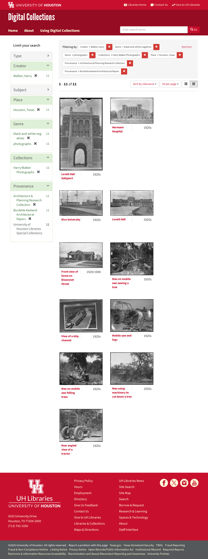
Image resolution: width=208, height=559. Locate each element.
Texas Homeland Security (139, 545)
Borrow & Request (131, 505)
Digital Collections (31, 17)
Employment (82, 493)
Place (18, 100)
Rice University (70, 220)
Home (13, 30)
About (29, 30)
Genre (18, 124)
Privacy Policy (83, 481)
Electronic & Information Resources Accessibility (37, 554)
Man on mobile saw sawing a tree (121, 283)
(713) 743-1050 (18, 526)
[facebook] (164, 483)
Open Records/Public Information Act (110, 550)
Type (17, 56)
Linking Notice (58, 550)
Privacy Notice (77, 550)
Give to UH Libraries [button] (188, 5)
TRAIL (159, 545)
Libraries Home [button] (137, 5)
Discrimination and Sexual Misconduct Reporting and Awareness (106, 554)
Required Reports (173, 550)
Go (195, 30)
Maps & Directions (86, 529)
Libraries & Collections (89, 523)
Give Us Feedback (86, 505)
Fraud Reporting (175, 545)
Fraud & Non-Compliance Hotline (28, 550)
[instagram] (184, 483)
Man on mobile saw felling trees (70, 393)
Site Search (126, 487)
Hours (78, 487)
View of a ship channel (70, 338)
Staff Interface (128, 529)
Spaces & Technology (133, 517)
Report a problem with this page (88, 545)
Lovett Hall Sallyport (68, 176)
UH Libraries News (131, 481)
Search (124, 499)
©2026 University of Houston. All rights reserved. (37, 545)
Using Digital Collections (60, 30)
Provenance (23, 186)
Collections (22, 158)
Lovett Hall (119, 219)
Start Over (187, 47)
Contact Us (81, 511)
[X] (174, 483)
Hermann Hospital (118, 129)
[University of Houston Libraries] (34, 493)
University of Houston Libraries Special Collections (27, 228)
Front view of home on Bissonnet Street (69, 278)
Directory (80, 499)
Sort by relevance (144, 84)
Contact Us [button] (161, 5)
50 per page (169, 84)
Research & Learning (133, 511)
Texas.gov (115, 545)
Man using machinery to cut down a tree (122, 393)
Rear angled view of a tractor (68, 450)
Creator (19, 66)
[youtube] (194, 483)
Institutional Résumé (148, 550)
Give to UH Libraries (87, 517)
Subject (19, 90)
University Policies (158, 554)
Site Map (125, 493)
